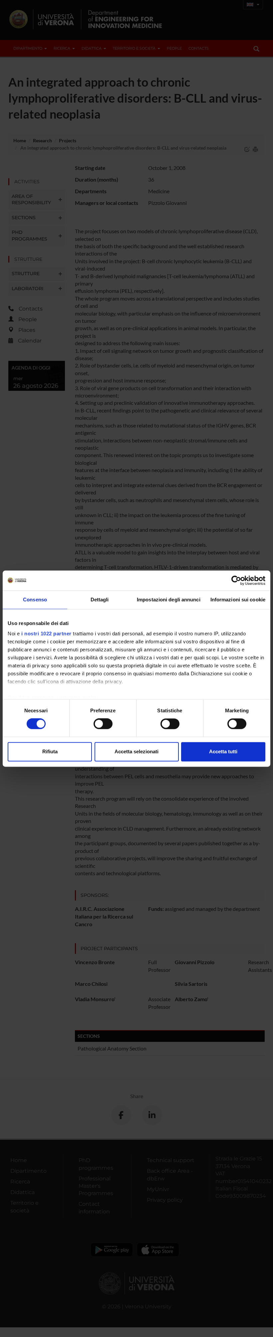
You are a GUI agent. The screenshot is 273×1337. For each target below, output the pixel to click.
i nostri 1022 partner (46, 633)
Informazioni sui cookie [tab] (237, 599)
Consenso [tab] (35, 599)
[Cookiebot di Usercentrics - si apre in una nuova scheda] (236, 580)
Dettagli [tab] (100, 599)
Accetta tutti (223, 751)
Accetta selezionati (136, 751)
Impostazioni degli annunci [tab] (168, 599)
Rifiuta (50, 751)
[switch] (103, 724)
